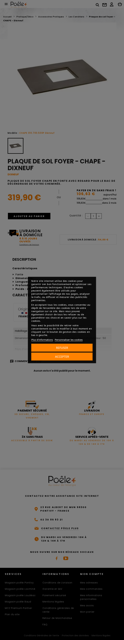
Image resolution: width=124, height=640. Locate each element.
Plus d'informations (42, 339)
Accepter (62, 357)
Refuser (62, 348)
